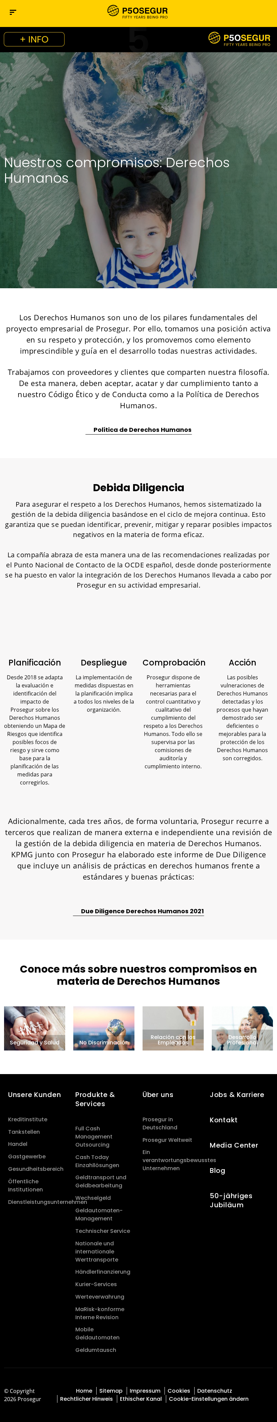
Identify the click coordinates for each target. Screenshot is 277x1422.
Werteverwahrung (99, 1297)
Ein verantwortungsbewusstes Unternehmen (179, 1160)
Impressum (145, 1391)
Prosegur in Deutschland (160, 1123)
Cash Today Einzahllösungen (97, 1161)
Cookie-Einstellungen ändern (209, 1399)
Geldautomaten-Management (99, 1214)
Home (84, 1391)
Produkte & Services (95, 1099)
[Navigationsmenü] (13, 12)
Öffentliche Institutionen (25, 1185)
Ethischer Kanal (141, 1399)
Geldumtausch (95, 1350)
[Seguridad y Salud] (34, 1028)
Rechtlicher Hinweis (86, 1399)
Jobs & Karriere (237, 1094)
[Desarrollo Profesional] (242, 1028)
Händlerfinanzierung (102, 1272)
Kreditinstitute (27, 1119)
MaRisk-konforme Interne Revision (99, 1313)
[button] (268, 12)
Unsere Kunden (34, 1094)
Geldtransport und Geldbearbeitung (100, 1181)
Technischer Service (102, 1231)
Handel (17, 1144)
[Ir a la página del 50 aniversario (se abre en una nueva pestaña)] (138, 39)
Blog (218, 1170)
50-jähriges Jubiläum (231, 1200)
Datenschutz (214, 1391)
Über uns (158, 1094)
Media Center (234, 1145)
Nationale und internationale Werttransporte (96, 1252)
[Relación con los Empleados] (173, 1028)
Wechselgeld (93, 1198)
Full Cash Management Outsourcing (93, 1137)
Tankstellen (24, 1132)
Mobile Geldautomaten (97, 1333)
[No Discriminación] (103, 1028)
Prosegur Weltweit (167, 1140)
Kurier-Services (96, 1284)
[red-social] (267, 1390)
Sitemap (111, 1391)
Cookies (179, 1391)
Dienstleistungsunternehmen (47, 1202)
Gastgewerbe (27, 1156)
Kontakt (224, 1120)
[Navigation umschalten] (254, 12)
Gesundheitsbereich (36, 1169)
